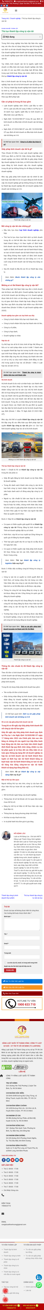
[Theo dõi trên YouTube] (21, 1160)
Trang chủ (5, 18)
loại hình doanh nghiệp (29, 230)
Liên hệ (28, 1290)
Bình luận (7, 916)
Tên (5, 934)
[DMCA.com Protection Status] (7, 1067)
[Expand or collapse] (40, 36)
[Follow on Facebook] (2, 6)
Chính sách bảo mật (33, 1287)
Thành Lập (14, 28)
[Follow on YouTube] (4, 6)
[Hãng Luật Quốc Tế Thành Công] (7, 10)
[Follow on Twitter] (7, 6)
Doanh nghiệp (15, 18)
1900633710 (8, 1)
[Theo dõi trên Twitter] (8, 1160)
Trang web (7, 953)
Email (6, 943)
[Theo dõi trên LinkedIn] (17, 1160)
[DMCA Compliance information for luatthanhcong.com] (20, 1067)
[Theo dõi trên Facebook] (4, 1160)
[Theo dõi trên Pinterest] (13, 1160)
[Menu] (16, 10)
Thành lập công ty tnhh (12, 1256)
